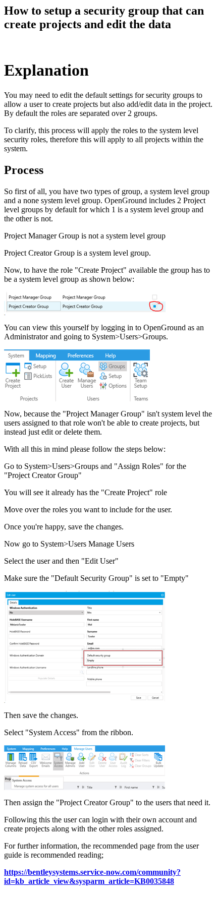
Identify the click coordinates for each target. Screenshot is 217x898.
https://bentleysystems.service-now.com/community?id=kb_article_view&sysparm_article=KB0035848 (92, 876)
